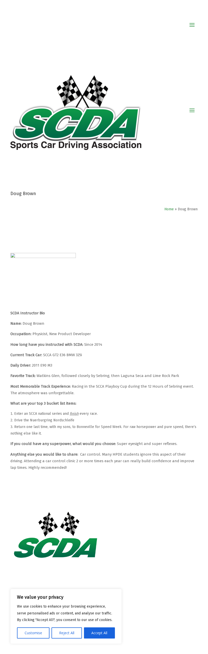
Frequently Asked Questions (134, 624)
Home (169, 209)
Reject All (66, 632)
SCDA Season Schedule (129, 597)
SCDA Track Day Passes (129, 603)
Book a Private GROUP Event (134, 617)
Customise (33, 632)
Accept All (99, 632)
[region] (66, 616)
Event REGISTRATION (127, 590)
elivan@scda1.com (136, 552)
